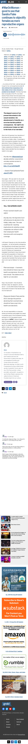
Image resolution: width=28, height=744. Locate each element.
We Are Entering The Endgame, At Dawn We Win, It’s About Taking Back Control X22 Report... (18, 534)
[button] (19, 1)
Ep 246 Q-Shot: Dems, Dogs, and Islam (14, 672)
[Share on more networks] (14, 388)
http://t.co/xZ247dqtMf (12, 166)
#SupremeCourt (17, 156)
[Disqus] (14, 452)
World (18, 724)
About (7, 722)
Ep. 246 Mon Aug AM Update (14, 594)
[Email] (14, 382)
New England (20, 719)
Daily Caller (8, 333)
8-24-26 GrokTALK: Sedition (14, 651)
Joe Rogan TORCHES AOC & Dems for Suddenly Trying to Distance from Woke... (18, 550)
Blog (5, 392)
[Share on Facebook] (6, 388)
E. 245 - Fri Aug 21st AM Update (14, 622)
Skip (6, 27)
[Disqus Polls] (14, 414)
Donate (8, 727)
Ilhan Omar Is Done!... (15, 524)
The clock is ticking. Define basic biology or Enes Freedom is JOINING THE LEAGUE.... (18, 542)
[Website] (16, 382)
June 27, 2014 (8, 173)
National (19, 722)
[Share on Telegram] (10, 388)
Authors (8, 724)
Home (7, 719)
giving (8, 51)
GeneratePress (21, 734)
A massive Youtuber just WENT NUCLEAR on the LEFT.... (17, 557)
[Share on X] (3, 388)
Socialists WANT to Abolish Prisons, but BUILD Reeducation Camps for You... (18, 518)
